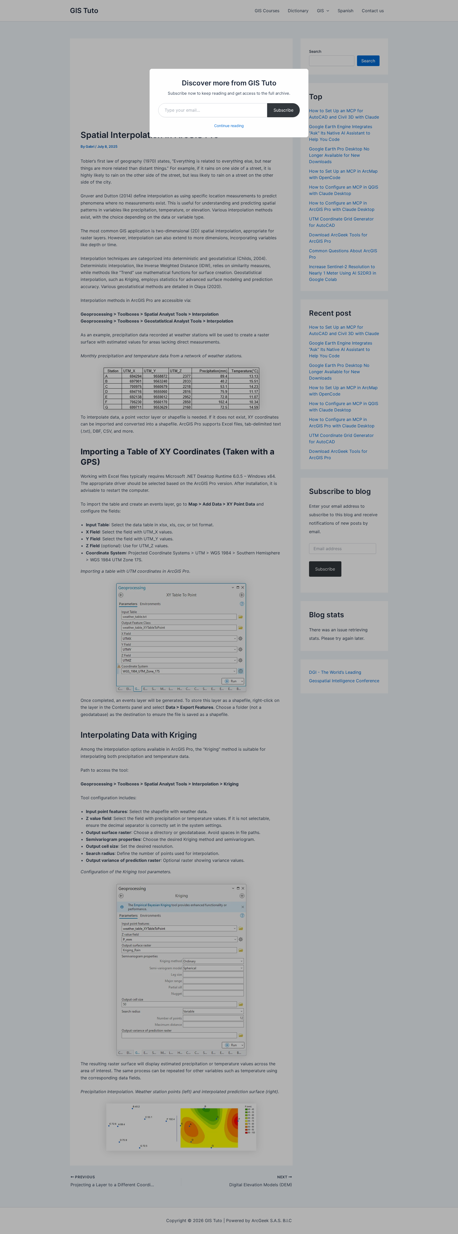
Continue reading (229, 125)
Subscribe (283, 110)
